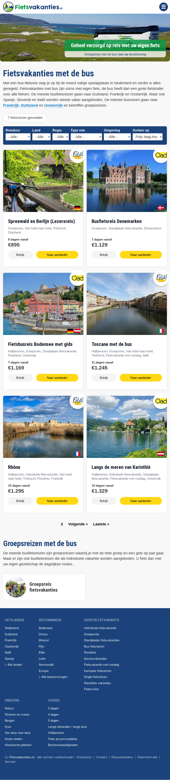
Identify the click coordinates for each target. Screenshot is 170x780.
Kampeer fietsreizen (97, 670)
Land (36, 130)
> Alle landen (13, 664)
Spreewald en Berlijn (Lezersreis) (41, 221)
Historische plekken (18, 745)
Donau (43, 634)
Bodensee (45, 628)
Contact (101, 757)
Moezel (44, 640)
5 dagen (53, 720)
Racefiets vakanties (97, 683)
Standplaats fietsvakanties (102, 640)
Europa (44, 670)
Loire (42, 658)
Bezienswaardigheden (63, 745)
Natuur (9, 708)
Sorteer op (141, 130)
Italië (8, 652)
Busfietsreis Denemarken (117, 221)
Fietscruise (91, 689)
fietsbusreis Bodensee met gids (40, 344)
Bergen (10, 720)
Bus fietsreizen (94, 646)
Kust (8, 726)
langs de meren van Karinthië (121, 467)
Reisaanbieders (122, 757)
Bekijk (20, 254)
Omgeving (112, 130)
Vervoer (10, 761)
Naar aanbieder (57, 254)
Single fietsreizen (95, 676)
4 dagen (53, 714)
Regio (57, 130)
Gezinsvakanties (95, 658)
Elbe (42, 652)
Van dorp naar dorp (17, 732)
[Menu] (163, 6)
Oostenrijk (53, 105)
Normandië (46, 664)
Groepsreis (91, 634)
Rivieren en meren (17, 714)
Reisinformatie (147, 757)
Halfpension (56, 732)
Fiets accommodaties (62, 739)
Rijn (41, 646)
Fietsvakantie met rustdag (101, 664)
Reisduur (13, 130)
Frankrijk (11, 105)
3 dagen (53, 708)
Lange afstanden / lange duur (67, 726)
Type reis (78, 130)
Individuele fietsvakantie (100, 628)
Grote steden (13, 739)
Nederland (12, 628)
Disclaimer (84, 757)
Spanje (9, 658)
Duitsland (29, 105)
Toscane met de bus (112, 344)
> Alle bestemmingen (53, 676)
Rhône (14, 467)
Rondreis (90, 652)
